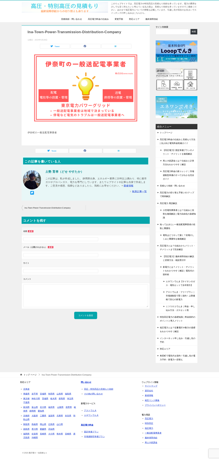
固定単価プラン (91, 432)
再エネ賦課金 (151, 442)
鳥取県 (26, 424)
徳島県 (26, 429)
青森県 (26, 394)
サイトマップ (151, 386)
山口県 (60, 424)
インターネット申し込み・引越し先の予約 (177, 340)
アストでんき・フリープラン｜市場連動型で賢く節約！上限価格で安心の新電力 (180, 296)
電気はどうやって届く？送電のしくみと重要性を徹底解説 (178, 237)
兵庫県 (60, 415)
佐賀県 (35, 434)
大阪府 (35, 415)
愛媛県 (43, 429)
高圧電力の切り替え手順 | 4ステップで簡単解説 (177, 194)
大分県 (51, 434)
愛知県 (41, 411)
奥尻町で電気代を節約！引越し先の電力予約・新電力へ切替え (177, 357)
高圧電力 (149, 418)
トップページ (166, 132)
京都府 (26, 415)
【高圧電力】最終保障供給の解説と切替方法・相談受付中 (178, 258)
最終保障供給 (151, 19)
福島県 (68, 394)
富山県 (35, 407)
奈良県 (68, 415)
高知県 (51, 429)
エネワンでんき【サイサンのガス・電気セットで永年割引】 (180, 283)
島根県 (35, 424)
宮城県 (43, 394)
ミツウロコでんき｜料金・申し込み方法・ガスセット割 (180, 308)
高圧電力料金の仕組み (98, 19)
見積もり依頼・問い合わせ (172, 186)
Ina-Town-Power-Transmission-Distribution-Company (47, 208)
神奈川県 (36, 398)
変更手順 (119, 19)
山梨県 (60, 407)
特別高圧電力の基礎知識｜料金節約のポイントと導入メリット (177, 319)
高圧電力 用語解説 (168, 203)
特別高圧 (149, 423)
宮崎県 (68, 434)
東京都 (26, 398)
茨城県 (45, 398)
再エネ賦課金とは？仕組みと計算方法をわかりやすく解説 (178, 163)
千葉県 (26, 402)
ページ (30, 375)
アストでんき (90, 410)
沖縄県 (35, 437)
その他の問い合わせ (93, 394)
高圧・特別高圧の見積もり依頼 (98, 389)
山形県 (60, 394)
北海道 (26, 389)
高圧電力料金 (87, 425)
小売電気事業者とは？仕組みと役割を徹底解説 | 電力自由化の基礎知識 (179, 214)
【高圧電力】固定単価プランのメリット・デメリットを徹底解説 (178, 152)
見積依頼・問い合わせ (71, 19)
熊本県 (60, 434)
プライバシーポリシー (155, 405)
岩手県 (35, 394)
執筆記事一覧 (139, 191)
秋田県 (51, 394)
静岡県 (32, 411)
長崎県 (43, 434)
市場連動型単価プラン (94, 436)
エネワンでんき (91, 415)
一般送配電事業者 (153, 433)
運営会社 (149, 390)
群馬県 (62, 398)
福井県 (51, 407)
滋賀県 (51, 415)
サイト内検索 (162, 27)
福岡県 (26, 434)
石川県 (43, 407)
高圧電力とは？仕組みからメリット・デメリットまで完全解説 (177, 248)
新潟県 (26, 407)
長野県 (69, 407)
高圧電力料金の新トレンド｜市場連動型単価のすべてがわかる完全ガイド (178, 175)
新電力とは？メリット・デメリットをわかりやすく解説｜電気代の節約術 (178, 271)
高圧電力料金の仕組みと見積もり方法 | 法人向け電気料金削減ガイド (177, 141)
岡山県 (43, 424)
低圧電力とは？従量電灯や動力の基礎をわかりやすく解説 (177, 329)
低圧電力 (149, 428)
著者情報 (128, 185)
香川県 (35, 429)
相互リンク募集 (152, 400)
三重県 (43, 415)
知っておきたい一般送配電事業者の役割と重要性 (177, 226)
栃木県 (53, 398)
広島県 (51, 424)
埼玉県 (70, 398)
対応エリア (134, 19)
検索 (194, 31)
